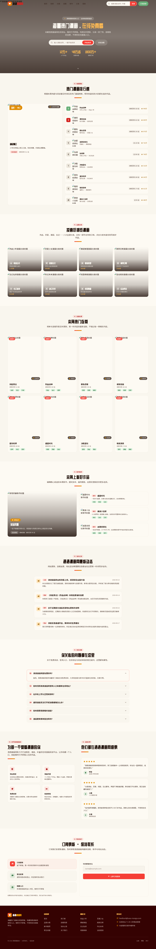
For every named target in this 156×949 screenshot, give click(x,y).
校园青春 (83, 930)
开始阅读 (88, 42)
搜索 (133, 4)
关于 (147, 941)
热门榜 (63, 918)
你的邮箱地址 (88, 864)
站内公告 (64, 926)
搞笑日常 (100, 922)
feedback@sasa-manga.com (130, 918)
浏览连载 (101, 42)
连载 (64, 4)
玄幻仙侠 (83, 926)
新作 (71, 4)
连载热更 (64, 922)
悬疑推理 (83, 922)
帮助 (142, 941)
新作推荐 (47, 926)
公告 (77, 4)
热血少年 (83, 918)
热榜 (52, 4)
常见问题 (47, 930)
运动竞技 (100, 930)
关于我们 (64, 930)
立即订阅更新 (115, 876)
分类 (58, 4)
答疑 (84, 4)
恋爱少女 (100, 918)
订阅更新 (143, 4)
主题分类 (47, 922)
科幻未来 (100, 926)
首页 (45, 4)
